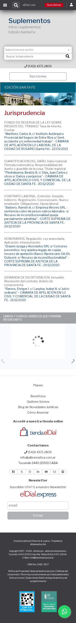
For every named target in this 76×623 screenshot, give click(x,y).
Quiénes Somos (38, 401)
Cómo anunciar (16, 578)
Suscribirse (54, 4)
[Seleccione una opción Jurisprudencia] (38, 49)
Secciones (38, 76)
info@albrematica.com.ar (38, 457)
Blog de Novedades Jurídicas (38, 407)
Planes (38, 385)
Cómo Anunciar (38, 412)
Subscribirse (32, 578)
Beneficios (38, 396)
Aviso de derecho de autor (43, 571)
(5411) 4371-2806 (39, 66)
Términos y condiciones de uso (35, 574)
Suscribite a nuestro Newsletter (38, 487)
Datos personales (59, 574)
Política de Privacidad (18, 571)
